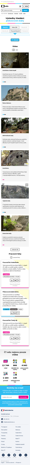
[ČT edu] (4, 7)
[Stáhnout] (12, 280)
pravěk (20, 13)
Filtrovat (16, 40)
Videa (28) (14, 27)
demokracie (10, 13)
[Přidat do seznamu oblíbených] (26, 54)
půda (24, 13)
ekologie (16, 13)
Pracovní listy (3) (15, 31)
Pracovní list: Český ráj (10, 320)
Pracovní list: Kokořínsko (11, 262)
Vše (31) (5, 27)
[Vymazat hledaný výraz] (21, 10)
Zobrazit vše (15, 249)
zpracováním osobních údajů (15, 404)
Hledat (25, 10)
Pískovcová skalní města (10, 292)
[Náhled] (15, 280)
